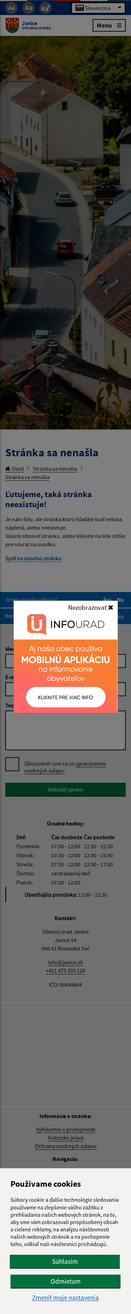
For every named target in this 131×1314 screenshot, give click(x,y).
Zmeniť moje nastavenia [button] (65, 1297)
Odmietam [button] (66, 1281)
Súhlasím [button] (65, 1261)
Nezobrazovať (88, 607)
